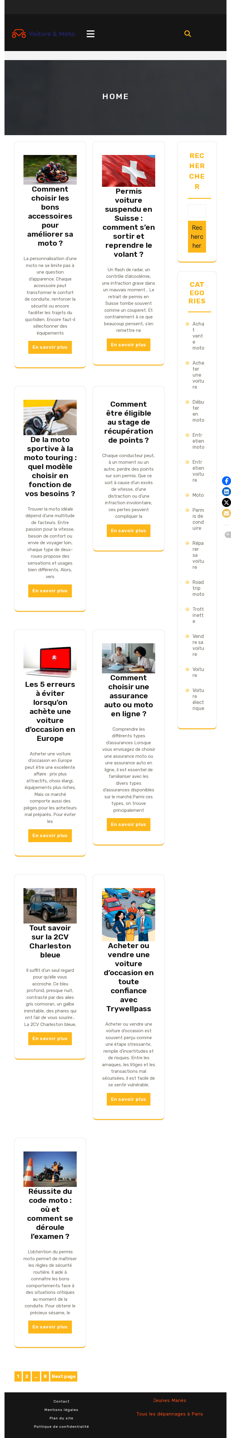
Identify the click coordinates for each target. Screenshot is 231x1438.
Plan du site (61, 1418)
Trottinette (198, 615)
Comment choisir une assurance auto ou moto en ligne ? (128, 695)
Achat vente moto (198, 336)
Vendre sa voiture (198, 645)
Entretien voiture (198, 471)
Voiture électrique (198, 699)
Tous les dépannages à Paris (169, 1414)
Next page (64, 1376)
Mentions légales (62, 1410)
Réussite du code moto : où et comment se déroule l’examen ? (50, 1214)
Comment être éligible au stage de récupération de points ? (128, 422)
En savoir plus (50, 347)
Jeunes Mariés (169, 1400)
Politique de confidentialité (61, 1426)
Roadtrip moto (198, 588)
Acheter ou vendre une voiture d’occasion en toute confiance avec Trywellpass (129, 977)
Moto (198, 495)
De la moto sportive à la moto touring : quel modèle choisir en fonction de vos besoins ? (50, 466)
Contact (61, 1401)
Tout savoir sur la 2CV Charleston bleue (50, 941)
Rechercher (197, 171)
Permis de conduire (198, 519)
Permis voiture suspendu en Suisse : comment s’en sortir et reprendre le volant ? (129, 223)
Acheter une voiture (198, 375)
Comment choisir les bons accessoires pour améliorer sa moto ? (50, 216)
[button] (226, 480)
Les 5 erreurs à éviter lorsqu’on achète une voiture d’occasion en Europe (50, 711)
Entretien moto (198, 441)
